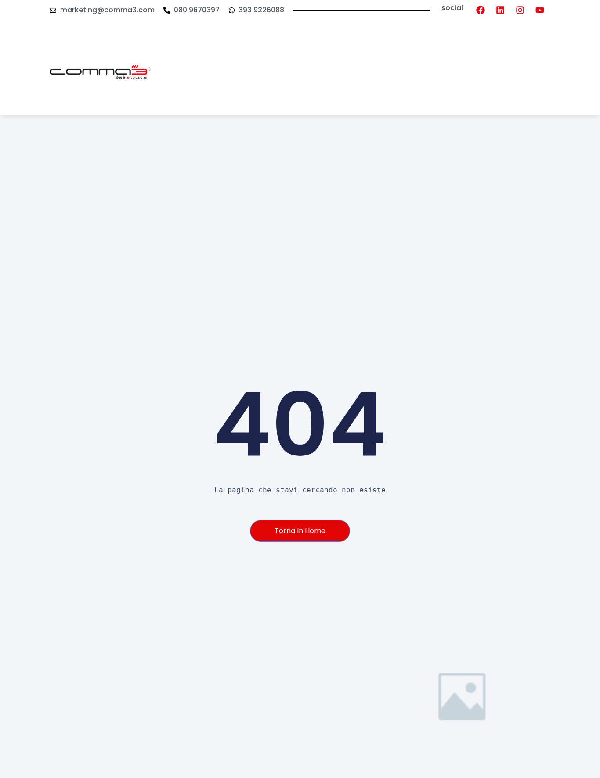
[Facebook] (480, 10)
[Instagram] (520, 10)
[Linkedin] (500, 10)
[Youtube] (540, 10)
